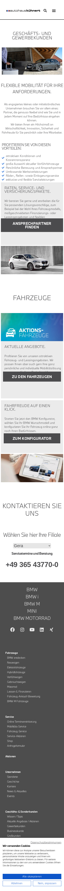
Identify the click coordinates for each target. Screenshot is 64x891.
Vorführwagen (14, 677)
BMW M (32, 604)
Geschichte (13, 781)
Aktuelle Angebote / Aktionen (23, 821)
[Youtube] (32, 629)
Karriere (11, 786)
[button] (45, 11)
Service (9, 716)
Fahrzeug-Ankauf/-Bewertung (23, 696)
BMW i (32, 597)
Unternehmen (13, 772)
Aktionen (10, 756)
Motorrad (12, 686)
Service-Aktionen (16, 736)
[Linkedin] (41, 629)
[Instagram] (22, 629)
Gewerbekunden (16, 826)
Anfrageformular (16, 745)
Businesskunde (15, 831)
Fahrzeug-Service (17, 731)
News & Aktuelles (16, 791)
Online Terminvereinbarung (21, 721)
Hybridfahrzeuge (16, 672)
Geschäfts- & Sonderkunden (21, 811)
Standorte (12, 776)
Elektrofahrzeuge (16, 667)
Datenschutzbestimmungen (46, 842)
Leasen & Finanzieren (19, 691)
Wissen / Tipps (15, 816)
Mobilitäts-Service (16, 726)
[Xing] (51, 629)
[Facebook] (12, 629)
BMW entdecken (16, 657)
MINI (32, 611)
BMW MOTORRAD (32, 618)
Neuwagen (13, 662)
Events (10, 796)
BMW (31, 589)
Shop (10, 741)
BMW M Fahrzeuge (17, 701)
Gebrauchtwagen (16, 682)
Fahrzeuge (11, 653)
